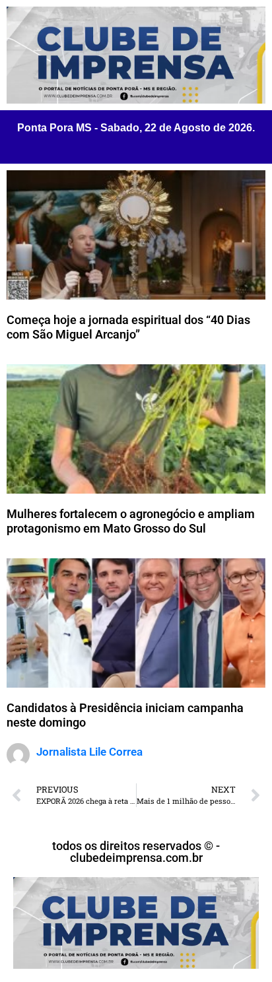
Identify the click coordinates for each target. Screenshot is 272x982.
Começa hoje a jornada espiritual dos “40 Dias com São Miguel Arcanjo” (128, 327)
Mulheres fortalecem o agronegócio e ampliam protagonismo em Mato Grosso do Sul (131, 521)
